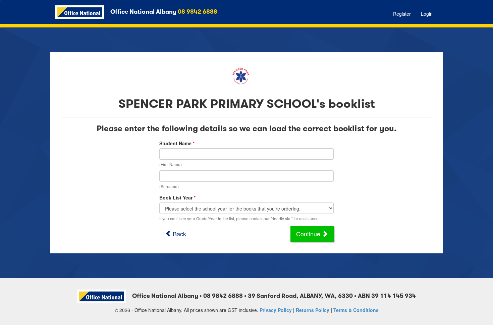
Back (178, 233)
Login (427, 13)
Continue (309, 233)
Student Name (175, 143)
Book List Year (176, 197)
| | (319, 310)
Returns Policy (312, 310)
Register (402, 13)
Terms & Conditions (356, 310)
